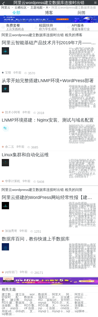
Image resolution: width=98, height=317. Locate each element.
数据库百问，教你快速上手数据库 (36, 238)
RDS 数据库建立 (42, 300)
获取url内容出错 (54, 300)
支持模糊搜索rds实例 (34, 311)
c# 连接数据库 (31, 308)
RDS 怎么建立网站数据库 (59, 302)
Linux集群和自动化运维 (25, 154)
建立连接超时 (22, 294)
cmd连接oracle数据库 (67, 308)
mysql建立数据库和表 (45, 302)
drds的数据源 (22, 311)
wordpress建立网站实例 (34, 294)
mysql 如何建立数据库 (79, 300)
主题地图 (36, 7)
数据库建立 (31, 297)
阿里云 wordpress (81, 294)
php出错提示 (81, 297)
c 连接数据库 (54, 308)
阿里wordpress (70, 294)
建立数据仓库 (17, 300)
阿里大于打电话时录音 (59, 294)
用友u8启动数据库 (9, 311)
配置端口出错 (20, 297)
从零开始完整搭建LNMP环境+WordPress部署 (48, 80)
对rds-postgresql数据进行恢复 (79, 308)
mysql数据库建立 (31, 300)
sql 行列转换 (70, 311)
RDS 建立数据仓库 (45, 305)
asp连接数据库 (17, 308)
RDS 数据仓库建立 (31, 305)
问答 (82, 13)
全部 (16, 13)
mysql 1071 (45, 311)
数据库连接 (22, 302)
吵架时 (6, 297)
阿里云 (5, 7)
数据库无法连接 (81, 302)
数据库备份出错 (45, 294)
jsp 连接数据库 (42, 308)
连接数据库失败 (9, 305)
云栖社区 (21, 7)
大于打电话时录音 (56, 305)
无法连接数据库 (70, 302)
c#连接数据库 (6, 308)
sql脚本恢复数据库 (81, 311)
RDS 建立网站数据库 (9, 302)
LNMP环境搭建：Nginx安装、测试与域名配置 (48, 120)
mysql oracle (59, 311)
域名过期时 (45, 297)
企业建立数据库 (67, 297)
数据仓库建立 (6, 300)
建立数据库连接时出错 (9, 294)
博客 (49, 13)
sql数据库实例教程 (9, 314)
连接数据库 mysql (81, 305)
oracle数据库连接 (67, 305)
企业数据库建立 (56, 297)
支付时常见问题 (67, 300)
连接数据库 (34, 302)
